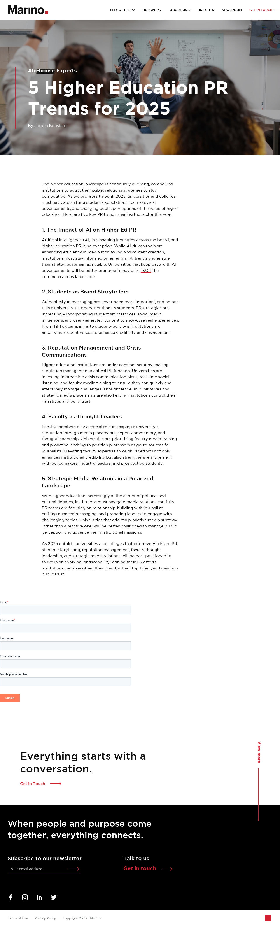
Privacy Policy (45, 918)
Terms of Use (18, 918)
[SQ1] (146, 270)
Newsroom (232, 10)
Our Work (151, 10)
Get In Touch (260, 10)
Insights (206, 10)
